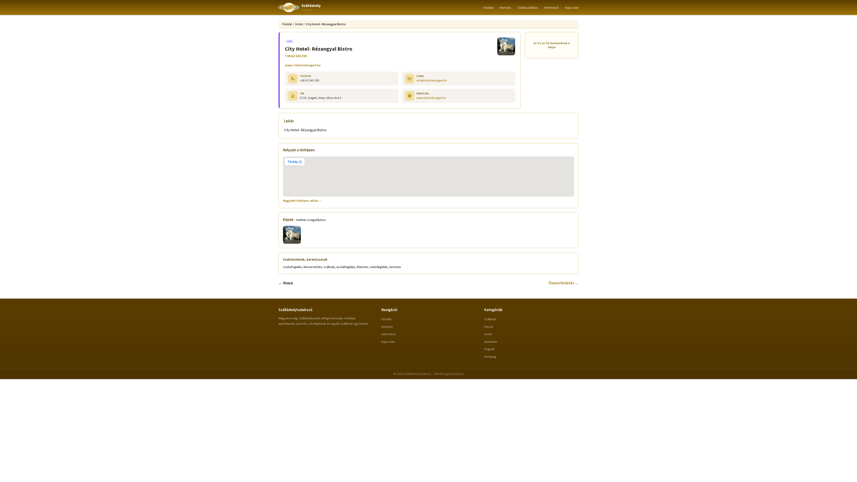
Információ (551, 7)
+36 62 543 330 (296, 56)
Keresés (505, 7)
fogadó (489, 349)
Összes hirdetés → (563, 283)
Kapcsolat (571, 7)
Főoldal (488, 7)
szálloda (490, 319)
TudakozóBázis (527, 7)
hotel (488, 334)
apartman (490, 341)
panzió (488, 326)
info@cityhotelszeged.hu (431, 80)
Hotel (299, 24)
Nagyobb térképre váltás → (302, 201)
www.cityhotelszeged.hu (303, 65)
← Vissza (286, 283)
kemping (490, 356)
